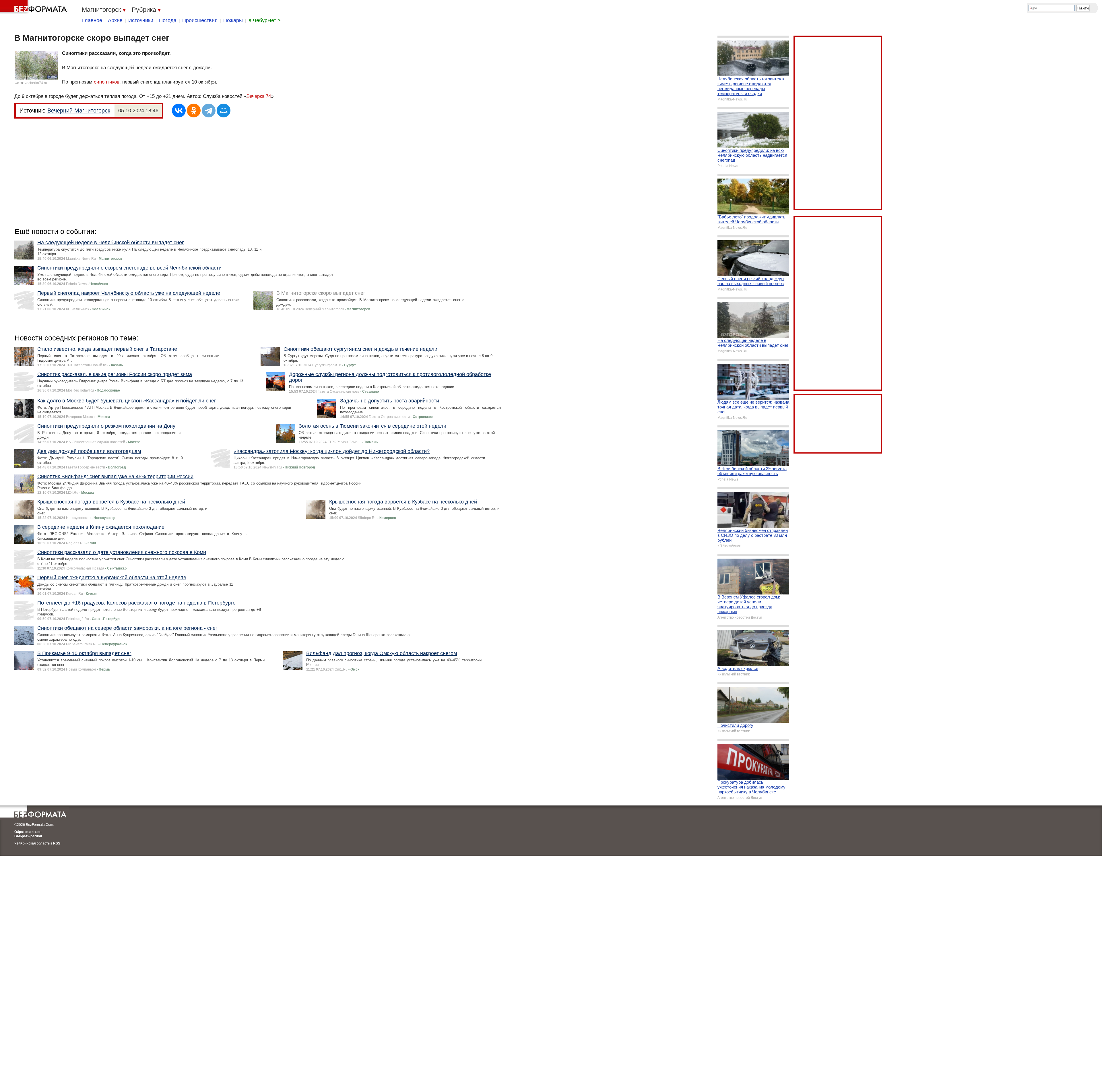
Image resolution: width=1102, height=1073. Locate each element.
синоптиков (106, 82)
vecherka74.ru (36, 83)
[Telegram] (209, 110)
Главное (92, 20)
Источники (140, 20)
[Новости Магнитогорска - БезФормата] (34, 7)
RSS (56, 843)
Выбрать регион (28, 836)
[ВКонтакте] (179, 110)
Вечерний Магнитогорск (78, 110)
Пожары (233, 20)
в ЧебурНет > (265, 20)
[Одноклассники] (194, 110)
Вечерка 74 (259, 96)
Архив (115, 20)
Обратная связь (27, 832)
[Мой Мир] (223, 110)
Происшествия (200, 20)
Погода (167, 20)
